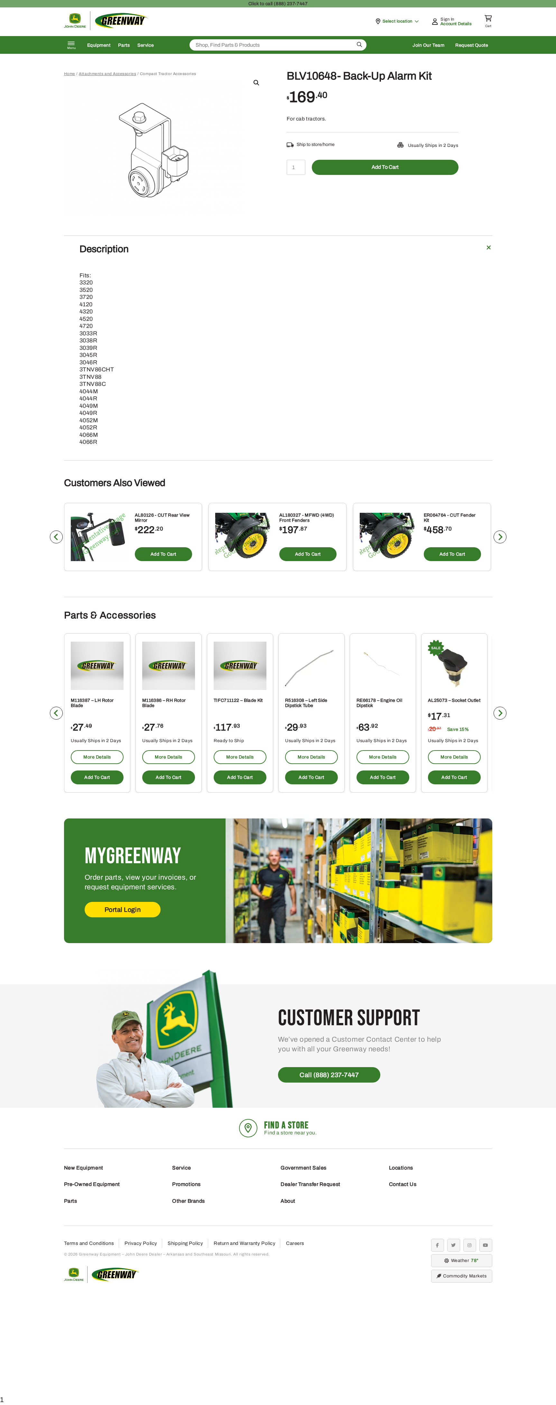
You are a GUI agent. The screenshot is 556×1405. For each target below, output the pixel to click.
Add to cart (385, 167)
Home (69, 74)
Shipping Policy (185, 1243)
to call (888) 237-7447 (278, 3)
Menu (71, 48)
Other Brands (188, 1201)
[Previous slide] (56, 536)
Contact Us (403, 1184)
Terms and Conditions (89, 1243)
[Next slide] (500, 536)
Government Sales (304, 1168)
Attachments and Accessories (107, 74)
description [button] (104, 249)
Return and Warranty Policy (244, 1243)
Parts (124, 45)
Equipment (99, 45)
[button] (256, 83)
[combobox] (278, 45)
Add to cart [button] (163, 554)
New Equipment (83, 1168)
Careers (295, 1243)
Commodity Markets (464, 1276)
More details (97, 757)
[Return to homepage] (106, 28)
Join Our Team (428, 45)
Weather (464, 1260)
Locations (401, 1168)
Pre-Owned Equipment (92, 1184)
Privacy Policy (141, 1243)
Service (145, 45)
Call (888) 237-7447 (329, 1074)
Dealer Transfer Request (310, 1184)
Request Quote (471, 45)
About (288, 1201)
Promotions (186, 1184)
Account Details (456, 24)
